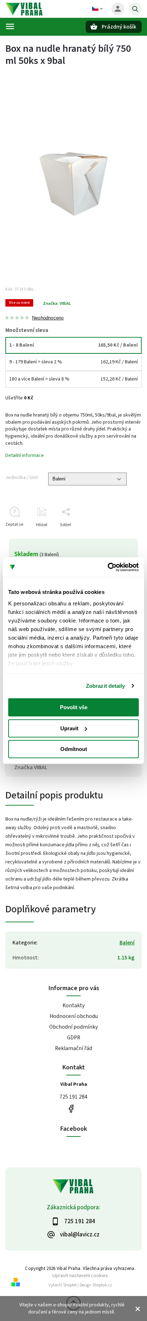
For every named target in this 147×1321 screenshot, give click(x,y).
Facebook (70, 1108)
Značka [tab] (30, 767)
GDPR (73, 1038)
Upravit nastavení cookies (80, 1275)
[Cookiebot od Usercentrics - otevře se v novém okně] (107, 567)
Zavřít (119, 537)
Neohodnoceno (48, 318)
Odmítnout (73, 749)
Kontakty (73, 1005)
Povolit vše (73, 707)
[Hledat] (135, 8)
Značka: (57, 303)
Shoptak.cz (102, 1285)
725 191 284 (73, 1097)
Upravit (69, 728)
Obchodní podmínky (73, 1027)
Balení (127, 943)
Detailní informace (24, 455)
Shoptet (70, 1285)
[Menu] (10, 26)
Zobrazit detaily (105, 686)
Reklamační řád (73, 1048)
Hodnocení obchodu (74, 1016)
